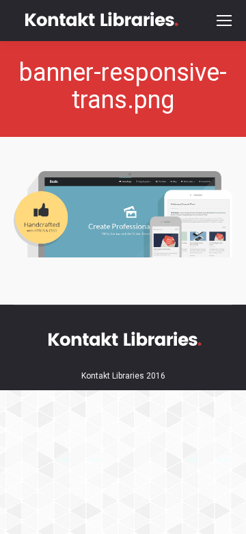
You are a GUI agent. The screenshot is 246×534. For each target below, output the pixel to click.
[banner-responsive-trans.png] (123, 214)
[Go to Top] (224, 512)
